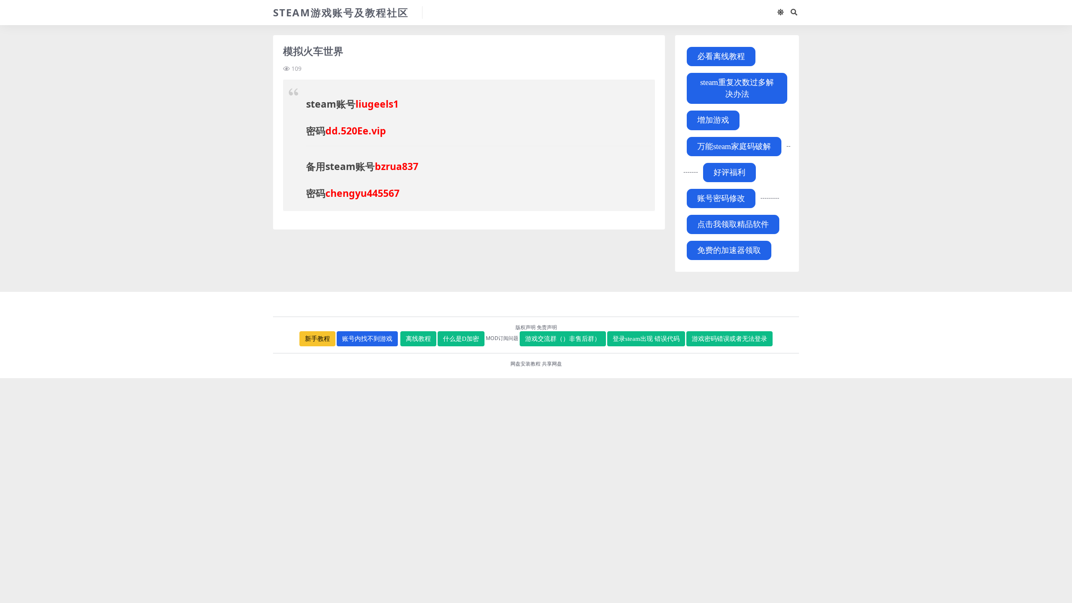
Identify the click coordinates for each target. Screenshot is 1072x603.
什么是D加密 (461, 338)
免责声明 (547, 327)
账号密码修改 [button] (721, 198)
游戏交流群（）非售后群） (562, 338)
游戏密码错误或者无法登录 (729, 338)
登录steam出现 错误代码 (646, 338)
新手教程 (317, 338)
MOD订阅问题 (502, 338)
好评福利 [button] (729, 172)
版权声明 (525, 327)
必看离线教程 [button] (721, 56)
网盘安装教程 (525, 363)
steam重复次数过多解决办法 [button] (737, 88)
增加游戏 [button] (713, 120)
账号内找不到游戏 (367, 338)
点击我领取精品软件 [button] (733, 224)
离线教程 (418, 338)
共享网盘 (552, 363)
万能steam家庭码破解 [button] (734, 146)
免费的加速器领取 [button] (729, 250)
